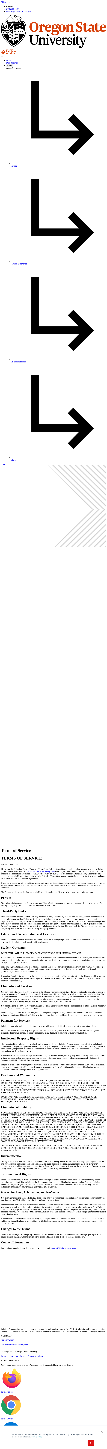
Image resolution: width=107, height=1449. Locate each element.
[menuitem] (14, 166)
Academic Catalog (35, 1356)
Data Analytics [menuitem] (12, 63)
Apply (3, 464)
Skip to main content (9, 2)
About (9, 65)
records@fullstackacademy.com (64, 1248)
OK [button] (91, 1443)
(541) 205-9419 (12, 9)
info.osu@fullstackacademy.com (19, 11)
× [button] (101, 1431)
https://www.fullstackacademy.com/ (40, 871)
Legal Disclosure (21, 1356)
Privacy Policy (37, 1437)
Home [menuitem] (8, 60)
